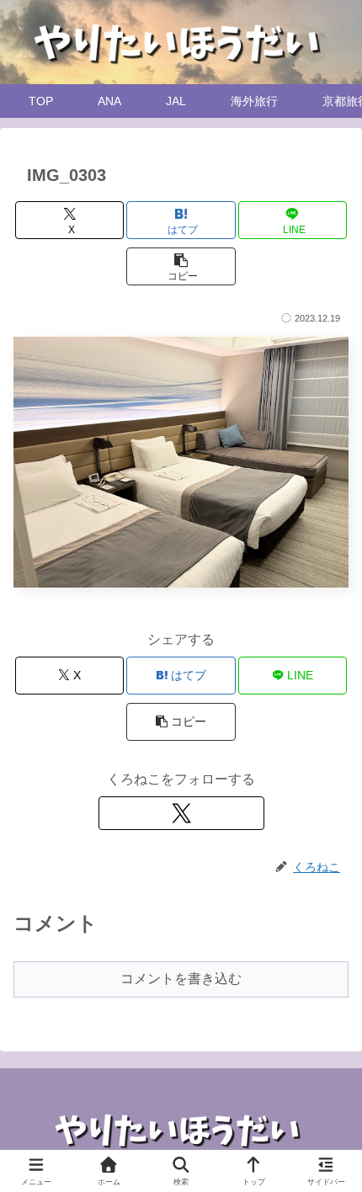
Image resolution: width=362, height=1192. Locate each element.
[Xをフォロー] (181, 813)
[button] (180, 266)
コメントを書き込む (181, 978)
